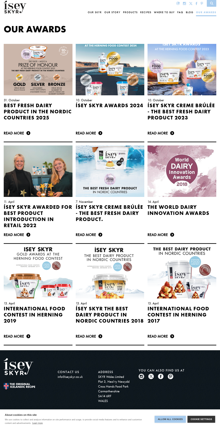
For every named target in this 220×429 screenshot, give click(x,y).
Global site (178, 3)
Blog (189, 12)
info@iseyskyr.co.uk (70, 377)
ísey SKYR (15, 7)
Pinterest (202, 3)
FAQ (180, 12)
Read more (14, 133)
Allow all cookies (170, 419)
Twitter (190, 3)
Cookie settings (201, 419)
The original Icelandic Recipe (19, 386)
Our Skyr (95, 12)
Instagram (184, 3)
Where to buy (164, 12)
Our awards (206, 12)
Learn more (37, 423)
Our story (112, 12)
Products (130, 12)
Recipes (145, 12)
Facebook (196, 3)
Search (211, 3)
